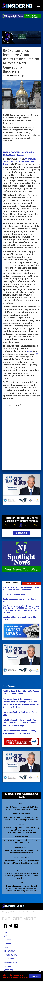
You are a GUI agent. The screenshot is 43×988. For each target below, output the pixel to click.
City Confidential (10, 955)
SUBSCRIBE (21, 533)
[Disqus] (21, 438)
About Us (7, 936)
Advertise (7, 940)
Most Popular (11, 583)
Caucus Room (9, 959)
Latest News (31, 583)
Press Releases (9, 686)
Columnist (7, 966)
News (6, 947)
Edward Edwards (10, 963)
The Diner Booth (10, 951)
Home (6, 932)
